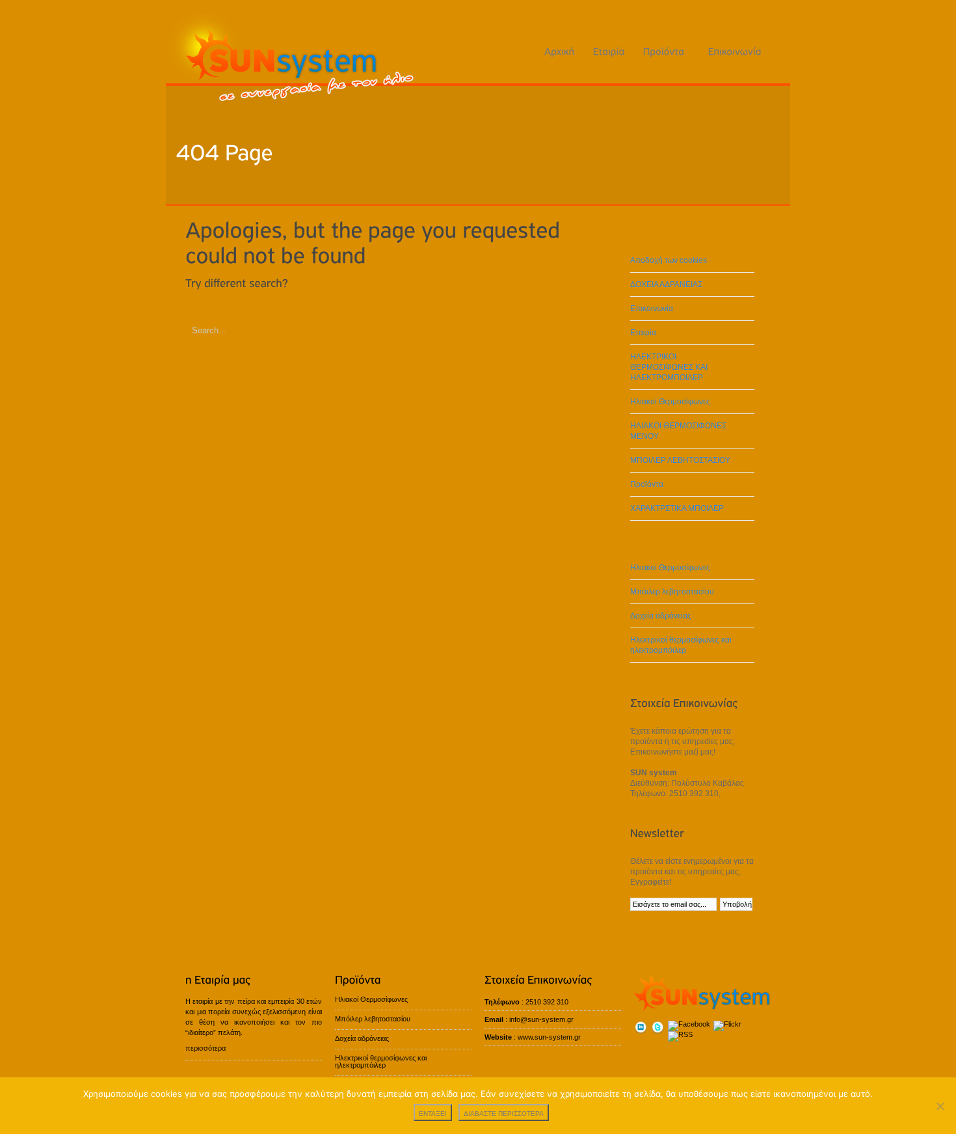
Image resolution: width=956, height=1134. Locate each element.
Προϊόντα (646, 484)
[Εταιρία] (609, 51)
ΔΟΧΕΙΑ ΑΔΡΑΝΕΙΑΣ (666, 284)
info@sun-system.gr (541, 1019)
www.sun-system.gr (549, 1037)
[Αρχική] (559, 51)
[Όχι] (939, 1106)
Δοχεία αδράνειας (660, 615)
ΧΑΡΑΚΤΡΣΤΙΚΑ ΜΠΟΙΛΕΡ (677, 508)
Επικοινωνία (651, 308)
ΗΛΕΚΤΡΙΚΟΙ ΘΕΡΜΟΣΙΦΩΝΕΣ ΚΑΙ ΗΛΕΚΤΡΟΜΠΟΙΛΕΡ (669, 367)
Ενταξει (433, 1113)
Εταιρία (643, 332)
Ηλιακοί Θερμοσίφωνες (670, 401)
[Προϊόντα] (666, 51)
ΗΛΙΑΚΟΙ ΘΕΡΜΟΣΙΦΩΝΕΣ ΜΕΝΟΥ (678, 431)
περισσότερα (205, 1048)
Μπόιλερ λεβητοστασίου (672, 591)
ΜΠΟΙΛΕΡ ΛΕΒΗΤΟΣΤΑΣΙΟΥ (680, 460)
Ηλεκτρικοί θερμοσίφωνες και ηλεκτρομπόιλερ (681, 645)
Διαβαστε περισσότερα (504, 1113)
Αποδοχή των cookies (668, 260)
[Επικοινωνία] (735, 51)
